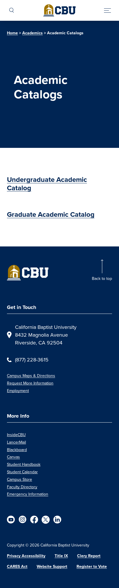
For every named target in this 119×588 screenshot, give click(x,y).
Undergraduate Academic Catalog (47, 183)
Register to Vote (92, 567)
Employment (18, 390)
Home (12, 33)
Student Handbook (23, 464)
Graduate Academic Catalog (50, 214)
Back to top (102, 278)
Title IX (61, 556)
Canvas (13, 457)
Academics (32, 33)
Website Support (52, 567)
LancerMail (16, 442)
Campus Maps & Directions (31, 375)
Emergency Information (27, 494)
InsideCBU (16, 435)
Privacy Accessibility (26, 556)
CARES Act (17, 567)
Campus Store (19, 479)
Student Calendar (22, 472)
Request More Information (30, 383)
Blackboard (17, 450)
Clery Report (89, 556)
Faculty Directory (22, 487)
